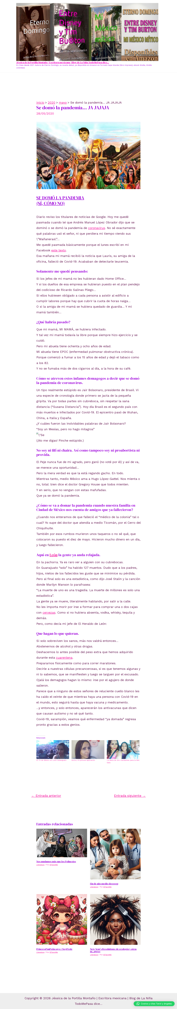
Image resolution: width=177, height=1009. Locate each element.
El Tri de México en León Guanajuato (51, 760)
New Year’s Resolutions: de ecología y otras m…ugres (113, 950)
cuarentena (64, 657)
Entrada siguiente (130, 795)
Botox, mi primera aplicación (83, 760)
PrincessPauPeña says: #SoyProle (54, 949)
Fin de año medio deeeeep (104, 883)
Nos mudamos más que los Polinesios (56, 861)
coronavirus (96, 228)
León (54, 554)
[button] (154, 1003)
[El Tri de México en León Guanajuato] (52, 749)
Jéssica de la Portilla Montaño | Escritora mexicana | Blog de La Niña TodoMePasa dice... (62, 62)
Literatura (40, 865)
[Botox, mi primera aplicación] (88, 749)
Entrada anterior (46, 795)
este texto (58, 250)
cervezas (49, 612)
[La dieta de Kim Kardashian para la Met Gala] (123, 749)
